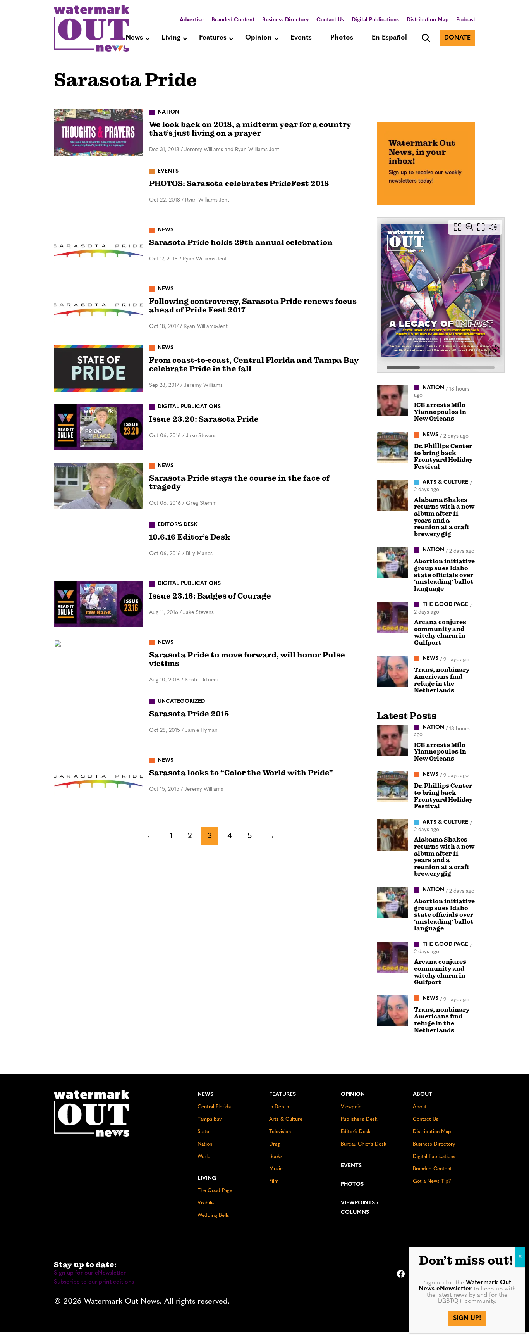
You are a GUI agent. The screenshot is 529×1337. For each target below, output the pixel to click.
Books (276, 1156)
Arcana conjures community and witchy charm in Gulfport (440, 632)
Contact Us (330, 20)
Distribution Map (427, 20)
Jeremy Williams (203, 385)
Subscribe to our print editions (94, 1282)
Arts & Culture (285, 1119)
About (422, 1094)
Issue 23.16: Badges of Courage (210, 596)
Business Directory (285, 20)
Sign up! (467, 1318)
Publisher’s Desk (359, 1119)
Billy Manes (199, 554)
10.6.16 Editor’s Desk (189, 537)
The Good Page (215, 1190)
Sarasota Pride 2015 (189, 714)
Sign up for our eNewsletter (90, 1273)
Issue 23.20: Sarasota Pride (204, 419)
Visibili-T (207, 1203)
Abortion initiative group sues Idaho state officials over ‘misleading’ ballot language (444, 574)
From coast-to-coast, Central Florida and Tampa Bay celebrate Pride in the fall (254, 364)
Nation (205, 1144)
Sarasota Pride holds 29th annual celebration (241, 242)
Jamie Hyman (201, 730)
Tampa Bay (210, 1119)
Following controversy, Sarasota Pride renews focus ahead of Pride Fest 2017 (253, 306)
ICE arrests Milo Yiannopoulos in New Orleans (440, 412)
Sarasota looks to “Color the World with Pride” (241, 773)
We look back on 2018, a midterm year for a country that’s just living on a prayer (250, 129)
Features (213, 38)
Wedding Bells (213, 1215)
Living (170, 38)
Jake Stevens (201, 436)
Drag (274, 1144)
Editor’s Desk (356, 1131)
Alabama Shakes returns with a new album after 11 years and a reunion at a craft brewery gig (444, 517)
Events (301, 38)
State (203, 1131)
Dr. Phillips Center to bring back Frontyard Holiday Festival (443, 456)
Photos (341, 38)
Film (273, 1181)
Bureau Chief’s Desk (363, 1144)
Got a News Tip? (432, 1181)
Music (276, 1168)
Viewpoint (352, 1106)
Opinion (258, 38)
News (134, 38)
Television (280, 1131)
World (204, 1156)
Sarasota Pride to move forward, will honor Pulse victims (247, 659)
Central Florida (214, 1106)
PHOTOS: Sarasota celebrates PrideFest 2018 (239, 183)
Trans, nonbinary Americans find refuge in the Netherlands (441, 680)
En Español (389, 38)
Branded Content (232, 20)
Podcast (465, 20)
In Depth (279, 1106)
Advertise (192, 20)
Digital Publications (375, 20)
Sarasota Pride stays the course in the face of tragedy (239, 482)
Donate (457, 38)
